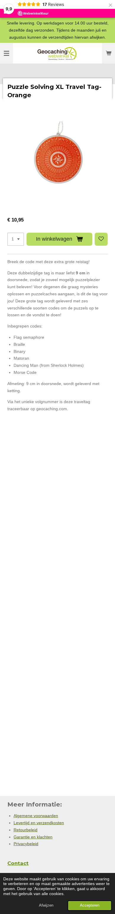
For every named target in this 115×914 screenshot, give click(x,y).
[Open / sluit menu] (6, 53)
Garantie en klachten (33, 837)
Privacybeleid (26, 843)
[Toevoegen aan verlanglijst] (101, 239)
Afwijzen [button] (46, 905)
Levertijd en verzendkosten (39, 822)
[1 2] (15, 239)
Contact (18, 863)
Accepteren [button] (89, 905)
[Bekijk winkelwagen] (108, 53)
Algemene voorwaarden (36, 815)
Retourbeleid (25, 829)
